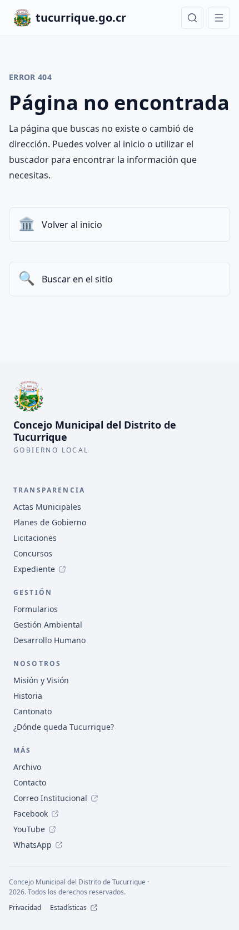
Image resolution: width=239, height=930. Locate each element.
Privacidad (25, 907)
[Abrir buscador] (192, 18)
